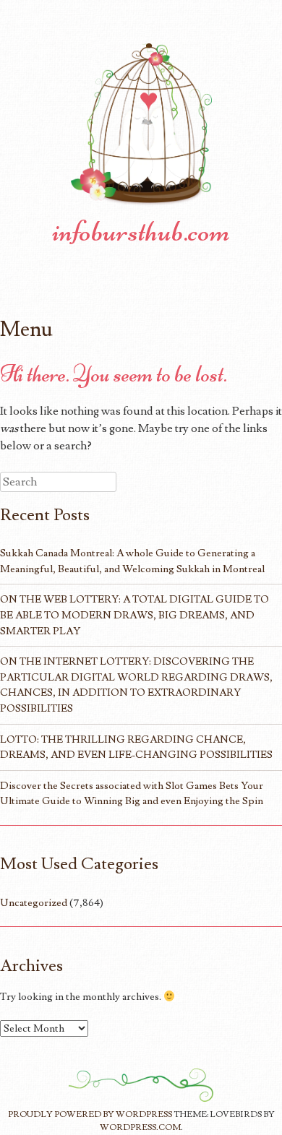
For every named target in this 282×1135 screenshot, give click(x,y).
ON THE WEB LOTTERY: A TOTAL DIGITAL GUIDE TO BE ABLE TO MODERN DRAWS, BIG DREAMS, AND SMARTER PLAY (134, 614)
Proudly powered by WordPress (90, 1114)
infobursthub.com (141, 231)
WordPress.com (140, 1127)
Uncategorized (33, 903)
